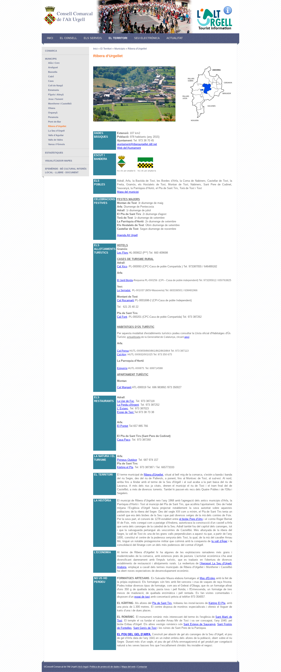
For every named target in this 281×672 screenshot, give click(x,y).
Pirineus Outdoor (127, 459)
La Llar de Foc (125, 401)
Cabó (51, 76)
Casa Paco (123, 439)
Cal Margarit (124, 387)
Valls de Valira (55, 140)
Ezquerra (122, 368)
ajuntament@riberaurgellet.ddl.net (137, 144)
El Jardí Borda (125, 280)
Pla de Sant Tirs (162, 603)
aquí (186, 337)
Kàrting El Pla (217, 603)
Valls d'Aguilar (56, 135)
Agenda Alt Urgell (127, 235)
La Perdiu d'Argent (128, 404)
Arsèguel (53, 67)
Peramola (53, 117)
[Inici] (50, 24)
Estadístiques (54, 152)
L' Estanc (122, 408)
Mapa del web (128, 666)
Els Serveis (93, 38)
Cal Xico (122, 266)
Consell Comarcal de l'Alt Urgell (75, 16)
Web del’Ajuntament (129, 147)
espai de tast (142, 596)
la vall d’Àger (219, 541)
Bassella (52, 72)
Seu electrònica (147, 38)
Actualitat (174, 38)
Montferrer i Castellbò (60, 103)
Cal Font (122, 316)
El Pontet (122, 425)
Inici (50, 38)
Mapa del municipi (128, 191)
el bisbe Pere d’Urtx (191, 519)
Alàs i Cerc (54, 63)
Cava (50, 81)
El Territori (118, 38)
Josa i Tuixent (55, 99)
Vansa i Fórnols (56, 144)
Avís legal (83, 666)
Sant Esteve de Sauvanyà (199, 624)
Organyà (52, 112)
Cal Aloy (121, 354)
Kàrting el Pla (125, 467)
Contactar (142, 666)
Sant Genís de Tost (145, 627)
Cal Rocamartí (125, 300)
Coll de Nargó (55, 85)
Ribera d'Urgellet (57, 126)
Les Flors (122, 252)
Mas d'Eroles (207, 578)
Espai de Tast (125, 412)
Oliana (51, 108)
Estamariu (53, 90)
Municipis (51, 59)
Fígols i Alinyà (56, 94)
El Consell (68, 38)
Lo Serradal (123, 290)
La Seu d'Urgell (56, 130)
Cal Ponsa (123, 350)
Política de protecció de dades (105, 666)
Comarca (51, 51)
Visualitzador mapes (58, 160)
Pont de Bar (54, 121)
